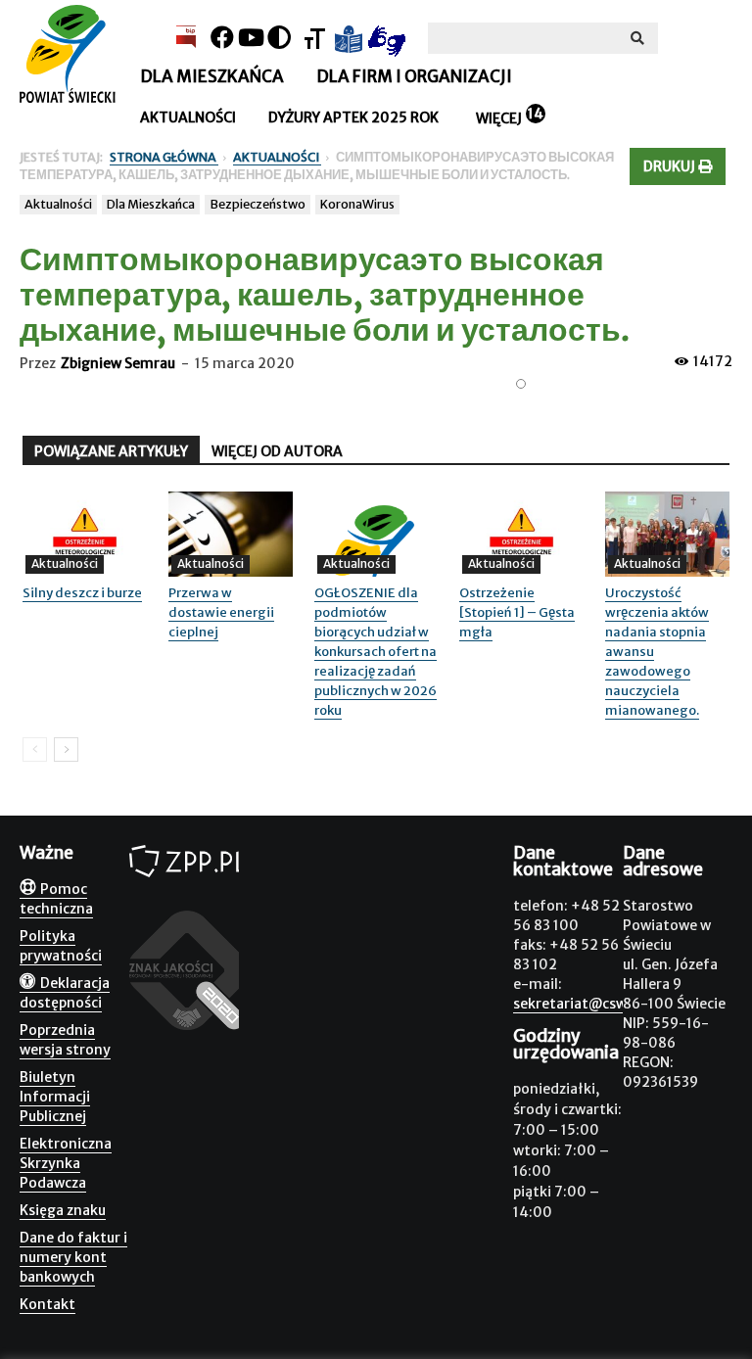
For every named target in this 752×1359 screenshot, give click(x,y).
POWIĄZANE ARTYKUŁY (111, 451)
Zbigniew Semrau (118, 363)
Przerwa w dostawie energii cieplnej (221, 612)
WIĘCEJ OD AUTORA (277, 451)
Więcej (499, 118)
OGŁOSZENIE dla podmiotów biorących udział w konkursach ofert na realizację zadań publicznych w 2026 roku (375, 652)
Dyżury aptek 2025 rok (353, 117)
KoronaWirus (357, 204)
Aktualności (188, 117)
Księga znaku (63, 1210)
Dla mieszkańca (212, 76)
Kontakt (47, 1304)
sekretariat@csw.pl (577, 1003)
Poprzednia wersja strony (65, 1039)
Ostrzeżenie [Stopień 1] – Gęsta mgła (517, 612)
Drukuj (670, 166)
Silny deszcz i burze (82, 593)
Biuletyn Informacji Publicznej (55, 1096)
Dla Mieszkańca (151, 204)
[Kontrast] (279, 37)
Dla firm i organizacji (414, 76)
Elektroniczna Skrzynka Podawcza (66, 1163)
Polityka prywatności (61, 945)
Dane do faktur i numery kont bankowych (73, 1257)
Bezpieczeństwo (258, 204)
